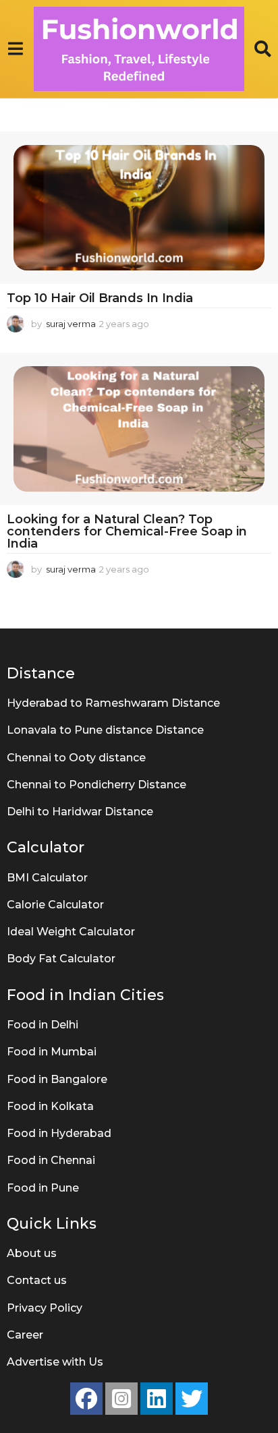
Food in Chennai (51, 1160)
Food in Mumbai (51, 1051)
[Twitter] (191, 1398)
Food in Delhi (42, 1024)
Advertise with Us (55, 1361)
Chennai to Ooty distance (76, 757)
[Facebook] (86, 1398)
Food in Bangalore (57, 1079)
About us (32, 1253)
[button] (15, 49)
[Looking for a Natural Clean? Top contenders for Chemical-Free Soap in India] (139, 429)
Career (25, 1334)
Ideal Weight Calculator (71, 931)
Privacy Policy (44, 1308)
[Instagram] (121, 1398)
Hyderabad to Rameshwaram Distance (113, 703)
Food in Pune (43, 1187)
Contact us (37, 1280)
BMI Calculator (47, 877)
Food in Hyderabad (59, 1133)
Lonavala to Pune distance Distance (105, 730)
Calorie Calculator (55, 904)
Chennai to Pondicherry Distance (96, 784)
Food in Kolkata (50, 1106)
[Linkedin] (156, 1398)
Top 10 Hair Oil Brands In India (100, 298)
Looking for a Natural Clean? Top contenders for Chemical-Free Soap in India (127, 531)
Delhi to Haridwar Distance (80, 811)
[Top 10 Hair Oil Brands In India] (139, 207)
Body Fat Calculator (61, 958)
